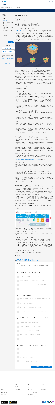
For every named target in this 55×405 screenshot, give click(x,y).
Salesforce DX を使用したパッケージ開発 (8, 34)
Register (33, 9)
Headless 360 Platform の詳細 (8, 65)
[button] (17, 7)
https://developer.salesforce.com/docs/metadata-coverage (28, 159)
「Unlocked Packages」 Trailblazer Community (25, 258)
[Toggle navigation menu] (53, 4)
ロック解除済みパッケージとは (8, 30)
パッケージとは (5, 25)
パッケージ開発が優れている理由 (8, 23)
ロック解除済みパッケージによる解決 (8, 28)
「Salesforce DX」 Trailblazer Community (24, 259)
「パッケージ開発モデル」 (20, 30)
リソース (4, 38)
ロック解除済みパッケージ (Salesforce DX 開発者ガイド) (27, 260)
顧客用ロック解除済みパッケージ (6, 7)
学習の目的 (5, 20)
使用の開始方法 (5, 32)
